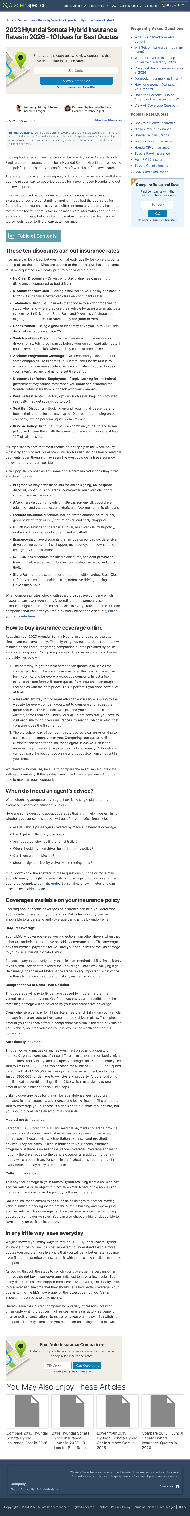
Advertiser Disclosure (108, 120)
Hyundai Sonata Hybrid (97, 20)
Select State (96, 5)
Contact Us (27, 1489)
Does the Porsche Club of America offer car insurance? (157, 97)
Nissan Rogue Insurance (153, 129)
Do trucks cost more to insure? (158, 79)
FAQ (113, 5)
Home (10, 20)
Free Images (166, 1507)
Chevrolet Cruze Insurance (155, 123)
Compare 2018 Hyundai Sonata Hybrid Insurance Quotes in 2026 (162, 1440)
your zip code (48, 883)
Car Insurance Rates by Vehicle (40, 20)
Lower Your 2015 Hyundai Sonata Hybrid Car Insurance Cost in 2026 (117, 1440)
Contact (103, 1507)
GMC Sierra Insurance (151, 172)
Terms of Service (144, 1507)
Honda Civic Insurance (152, 135)
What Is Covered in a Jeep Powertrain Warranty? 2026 (156, 60)
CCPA (182, 1507)
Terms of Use (89, 87)
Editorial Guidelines (20, 132)
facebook (177, 1487)
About (14, 1489)
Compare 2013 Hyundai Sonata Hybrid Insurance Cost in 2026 (27, 1438)
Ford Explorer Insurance (153, 141)
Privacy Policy (120, 1507)
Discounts (151, 5)
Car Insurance (129, 5)
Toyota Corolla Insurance (154, 166)
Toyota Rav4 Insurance (152, 153)
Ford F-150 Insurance (151, 159)
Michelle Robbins (100, 107)
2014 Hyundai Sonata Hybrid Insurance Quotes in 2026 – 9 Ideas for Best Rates (70, 1440)
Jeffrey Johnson (47, 107)
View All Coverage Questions (157, 105)
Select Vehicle (72, 5)
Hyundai (71, 20)
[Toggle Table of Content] (33, 235)
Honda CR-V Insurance (152, 147)
